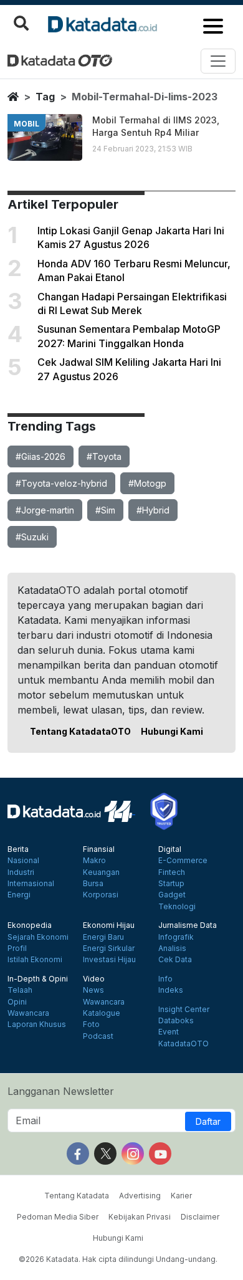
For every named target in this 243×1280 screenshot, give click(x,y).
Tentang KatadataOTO (80, 731)
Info (165, 979)
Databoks (176, 1020)
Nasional (23, 860)
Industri (20, 872)
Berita (18, 849)
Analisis (172, 948)
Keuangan (101, 872)
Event (168, 1032)
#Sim (105, 510)
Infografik (176, 937)
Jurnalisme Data (187, 925)
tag (45, 96)
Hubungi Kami (172, 731)
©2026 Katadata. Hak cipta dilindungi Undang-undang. (118, 1259)
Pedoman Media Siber (57, 1216)
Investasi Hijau (109, 959)
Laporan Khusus (36, 1024)
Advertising (140, 1195)
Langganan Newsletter (60, 1091)
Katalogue (101, 1013)
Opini (17, 1002)
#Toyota (104, 456)
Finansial (99, 849)
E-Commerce (182, 860)
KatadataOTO (183, 1043)
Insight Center (183, 1009)
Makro (94, 860)
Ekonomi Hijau (109, 925)
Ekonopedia (29, 925)
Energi (19, 895)
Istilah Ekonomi (34, 959)
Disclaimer (200, 1216)
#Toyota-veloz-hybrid (61, 483)
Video (94, 979)
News (93, 990)
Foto (91, 1024)
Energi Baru (103, 937)
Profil (17, 948)
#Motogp (147, 483)
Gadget (172, 895)
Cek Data (175, 959)
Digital (169, 849)
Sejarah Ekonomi (38, 937)
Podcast (98, 1036)
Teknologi (177, 906)
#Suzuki (32, 537)
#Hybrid (152, 510)
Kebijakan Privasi (139, 1216)
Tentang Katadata (76, 1195)
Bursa (93, 883)
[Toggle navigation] (218, 61)
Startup (171, 883)
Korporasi (100, 895)
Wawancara (28, 1013)
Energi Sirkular (109, 948)
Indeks (170, 990)
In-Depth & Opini (37, 979)
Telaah (19, 990)
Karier (181, 1195)
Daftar (208, 1121)
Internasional (30, 883)
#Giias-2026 (40, 456)
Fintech (171, 872)
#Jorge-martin (45, 510)
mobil (26, 123)
